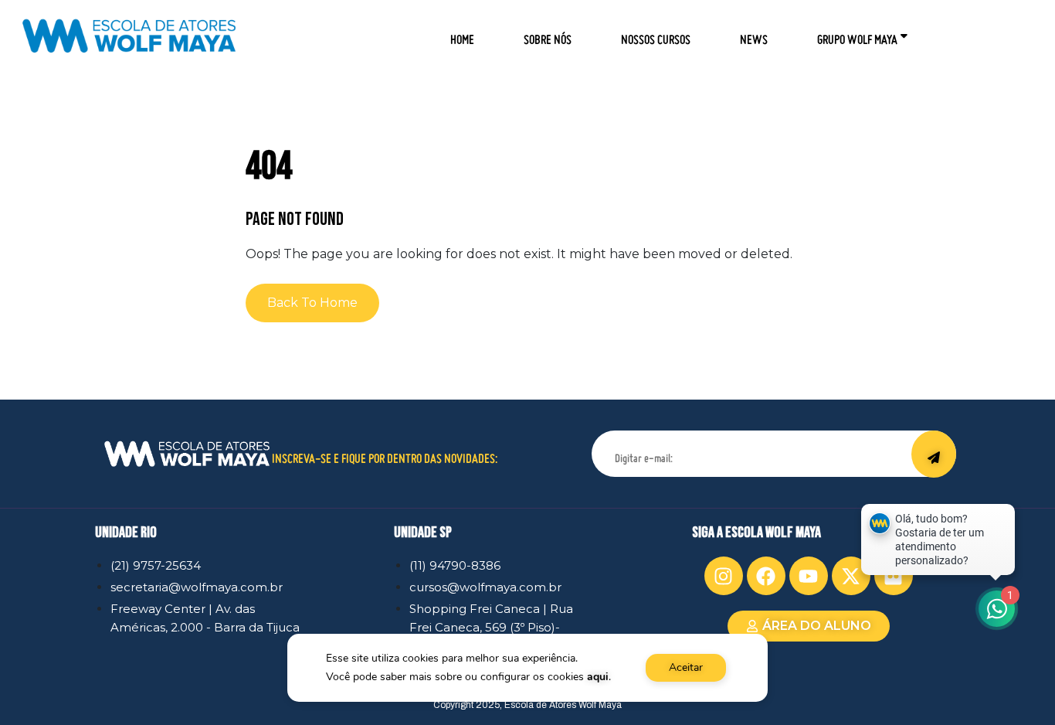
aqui (598, 676)
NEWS (754, 34)
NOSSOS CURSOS (655, 34)
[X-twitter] (851, 576)
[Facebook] (766, 576)
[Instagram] (723, 576)
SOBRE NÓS (548, 34)
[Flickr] (893, 576)
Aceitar (686, 667)
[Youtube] (808, 576)
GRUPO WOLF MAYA (857, 34)
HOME (462, 34)
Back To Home (312, 302)
